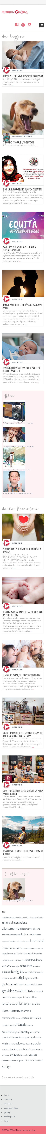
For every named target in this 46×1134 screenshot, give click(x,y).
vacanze (33, 1055)
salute (19, 1043)
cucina (5, 960)
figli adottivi (29, 978)
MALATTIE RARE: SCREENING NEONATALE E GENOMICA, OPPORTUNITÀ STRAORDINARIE (19, 248)
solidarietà (26, 1049)
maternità (27, 1018)
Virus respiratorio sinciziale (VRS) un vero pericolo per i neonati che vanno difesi (22, 369)
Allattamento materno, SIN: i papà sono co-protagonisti (21, 675)
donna (30, 959)
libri (20, 1003)
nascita (13, 1025)
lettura (34, 997)
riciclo (5, 1043)
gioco (40, 984)
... (12, 84)
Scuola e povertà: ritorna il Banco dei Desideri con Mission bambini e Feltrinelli (23, 792)
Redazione (18, 71)
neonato (8, 1031)
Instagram (29, 24)
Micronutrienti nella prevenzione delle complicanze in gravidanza (22, 550)
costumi (12, 953)
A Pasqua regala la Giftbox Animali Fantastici (18, 423)
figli (21, 977)
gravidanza (10, 990)
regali (32, 1037)
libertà (14, 1003)
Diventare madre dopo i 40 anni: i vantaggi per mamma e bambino (22, 306)
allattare (5, 934)
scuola (36, 1043)
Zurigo (6, 1066)
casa (23, 948)
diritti (16, 960)
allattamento (10, 928)
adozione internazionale (33, 917)
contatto (8, 1099)
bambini (37, 941)
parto (24, 1031)
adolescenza (8, 917)
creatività (30, 953)
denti (11, 960)
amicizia (22, 934)
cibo (27, 948)
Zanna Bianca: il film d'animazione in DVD (17, 470)
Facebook (17, 25)
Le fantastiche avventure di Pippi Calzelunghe (18, 446)
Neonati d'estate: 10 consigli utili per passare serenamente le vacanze (23, 853)
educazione (26, 965)
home (6, 1095)
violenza (5, 1060)
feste (11, 978)
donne (39, 960)
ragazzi (26, 1037)
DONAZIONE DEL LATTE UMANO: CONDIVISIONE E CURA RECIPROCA (23, 76)
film (37, 978)
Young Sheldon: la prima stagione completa (17, 493)
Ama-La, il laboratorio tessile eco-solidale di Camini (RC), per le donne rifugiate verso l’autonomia (23, 734)
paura (31, 1032)
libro (5, 1010)
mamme (26, 1010)
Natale (21, 1024)
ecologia (15, 965)
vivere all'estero (34, 1060)
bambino (8, 948)
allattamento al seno (30, 929)
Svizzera (15, 1054)
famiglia (16, 971)
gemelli (14, 984)
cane (17, 948)
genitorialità (32, 984)
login (6, 1120)
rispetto (11, 1043)
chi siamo (8, 1103)
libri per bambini (32, 1004)
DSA (4, 965)
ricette (38, 1037)
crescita (38, 953)
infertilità (24, 990)
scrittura (27, 1043)
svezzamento (37, 1049)
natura (30, 1025)
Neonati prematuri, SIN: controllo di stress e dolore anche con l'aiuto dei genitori (23, 613)
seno (18, 1049)
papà (17, 1032)
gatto (5, 984)
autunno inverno (23, 941)
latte (33, 991)
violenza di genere (16, 1060)
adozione (18, 917)
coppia (5, 953)
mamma (14, 1010)
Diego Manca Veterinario (23, 137)
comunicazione (36, 948)
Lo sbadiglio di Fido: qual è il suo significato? (18, 142)
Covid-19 (21, 953)
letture (6, 1003)
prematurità (7, 1037)
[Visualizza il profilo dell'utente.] (6, 70)
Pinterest (23, 25)
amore (30, 934)
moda (37, 1017)
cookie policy (9, 1116)
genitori (22, 984)
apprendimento (8, 941)
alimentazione (19, 922)
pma (37, 1032)
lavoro (5, 997)
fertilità (31, 972)
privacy (7, 1112)
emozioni (37, 965)
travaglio (24, 1054)
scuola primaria (8, 1049)
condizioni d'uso (11, 1107)
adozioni (6, 923)
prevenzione (18, 1037)
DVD (9, 965)
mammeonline (9, 1018)
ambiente (13, 934)
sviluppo (5, 1054)
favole (24, 972)
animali (38, 934)
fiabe (16, 978)
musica (5, 1025)
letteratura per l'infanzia (19, 997)
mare (19, 1017)
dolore (22, 960)
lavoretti (39, 991)
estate (6, 971)
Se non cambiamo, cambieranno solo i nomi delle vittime (22, 189)
